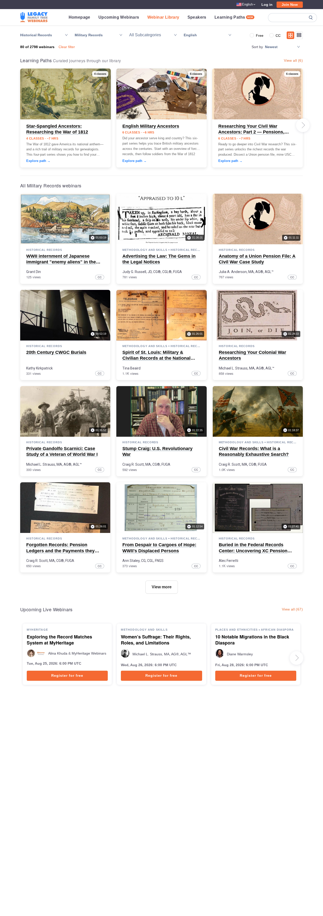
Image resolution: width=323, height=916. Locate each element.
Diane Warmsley (240, 654)
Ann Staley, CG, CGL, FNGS (143, 561)
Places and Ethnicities (236, 629)
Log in (267, 5)
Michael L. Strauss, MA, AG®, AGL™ (246, 368)
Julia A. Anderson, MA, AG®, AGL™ (246, 272)
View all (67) (292, 609)
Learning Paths (233, 17)
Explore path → (38, 161)
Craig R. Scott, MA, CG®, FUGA (146, 464)
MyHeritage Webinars (89, 653)
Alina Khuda (57, 653)
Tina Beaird (131, 368)
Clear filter (67, 47)
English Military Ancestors (150, 126)
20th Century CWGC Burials (56, 352)
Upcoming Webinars (118, 17)
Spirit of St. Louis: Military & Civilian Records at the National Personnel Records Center (156, 358)
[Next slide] (303, 125)
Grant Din (33, 272)
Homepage (79, 17)
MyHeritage (37, 629)
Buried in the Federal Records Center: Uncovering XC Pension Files (253, 550)
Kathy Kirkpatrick (39, 368)
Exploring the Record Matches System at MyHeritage (59, 640)
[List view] (299, 35)
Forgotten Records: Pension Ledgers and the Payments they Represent (60, 550)
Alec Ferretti (228, 561)
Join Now (290, 5)
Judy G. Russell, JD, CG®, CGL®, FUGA (152, 272)
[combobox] (150, 35)
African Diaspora (277, 629)
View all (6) (293, 60)
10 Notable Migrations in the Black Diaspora (252, 640)
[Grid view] (290, 35)
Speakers (196, 17)
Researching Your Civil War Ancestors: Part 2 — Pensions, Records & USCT (251, 132)
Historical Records (44, 249)
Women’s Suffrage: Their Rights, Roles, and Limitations (156, 640)
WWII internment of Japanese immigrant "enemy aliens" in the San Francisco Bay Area (61, 262)
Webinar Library (163, 17)
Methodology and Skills (144, 249)
